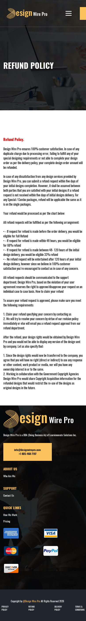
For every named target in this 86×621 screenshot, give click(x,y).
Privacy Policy (5, 608)
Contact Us (8, 495)
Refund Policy (31, 608)
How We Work (10, 515)
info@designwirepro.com (27, 450)
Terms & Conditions (80, 608)
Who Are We (9, 476)
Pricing (6, 521)
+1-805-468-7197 (27, 454)
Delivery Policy (58, 608)
